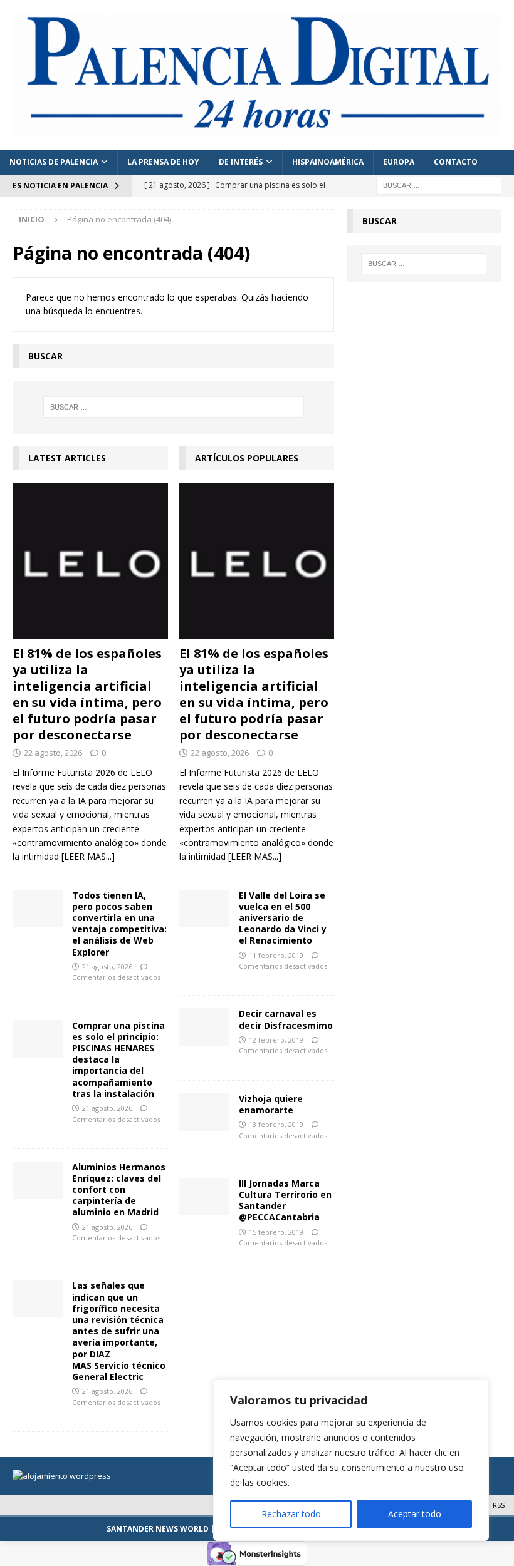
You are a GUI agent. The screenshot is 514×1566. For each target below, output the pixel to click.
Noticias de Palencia (53, 162)
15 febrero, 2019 (276, 1232)
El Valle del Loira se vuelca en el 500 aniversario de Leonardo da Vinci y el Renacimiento (283, 918)
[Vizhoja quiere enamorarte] (204, 1112)
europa (398, 162)
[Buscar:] (438, 184)
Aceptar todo (414, 1514)
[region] (351, 1460)
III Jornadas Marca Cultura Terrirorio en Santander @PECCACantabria (285, 1200)
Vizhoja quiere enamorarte (271, 1104)
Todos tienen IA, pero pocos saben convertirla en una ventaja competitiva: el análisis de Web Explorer (119, 923)
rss (499, 1505)
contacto (456, 162)
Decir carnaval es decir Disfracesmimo (286, 1019)
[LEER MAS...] (88, 856)
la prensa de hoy (163, 162)
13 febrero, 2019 (276, 1124)
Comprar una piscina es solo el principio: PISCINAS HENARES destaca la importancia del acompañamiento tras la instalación (118, 1059)
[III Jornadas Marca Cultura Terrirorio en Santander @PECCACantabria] (204, 1196)
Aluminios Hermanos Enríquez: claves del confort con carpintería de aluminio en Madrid (118, 1189)
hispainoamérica (328, 162)
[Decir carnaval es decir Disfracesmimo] (204, 1027)
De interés (241, 162)
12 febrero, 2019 (276, 1039)
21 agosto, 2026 (107, 966)
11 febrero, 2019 (276, 955)
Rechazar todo (291, 1514)
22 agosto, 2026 (53, 752)
